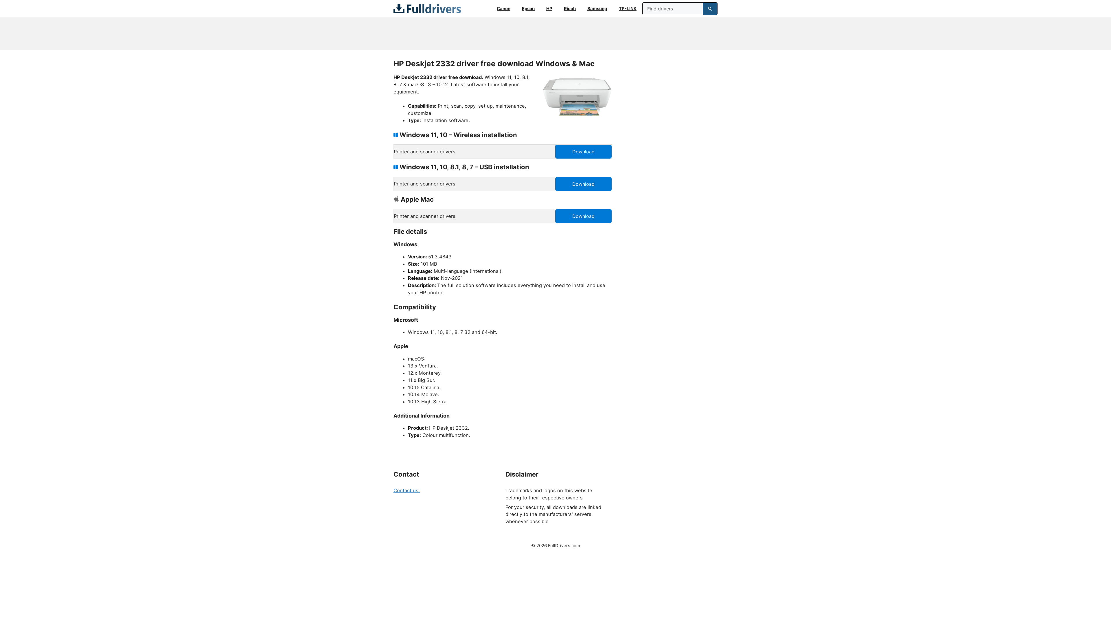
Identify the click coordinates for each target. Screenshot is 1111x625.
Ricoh (570, 8)
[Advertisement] (555, 34)
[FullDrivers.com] (427, 8)
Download (583, 152)
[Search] (710, 9)
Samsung (597, 8)
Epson (528, 8)
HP (549, 8)
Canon (503, 8)
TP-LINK (628, 8)
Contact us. (406, 490)
